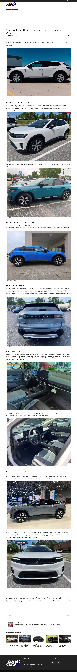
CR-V (21, 476)
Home (24, 4)
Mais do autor (21, 632)
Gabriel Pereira (10, 35)
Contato (7, 0)
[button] (69, 4)
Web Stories (63, 4)
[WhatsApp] (70, 1)
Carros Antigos (31, 4)
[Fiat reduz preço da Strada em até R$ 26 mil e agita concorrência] (65, 639)
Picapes (46, 4)
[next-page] (9, 649)
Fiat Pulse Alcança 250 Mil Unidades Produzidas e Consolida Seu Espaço (24, 645)
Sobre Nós (25, 0)
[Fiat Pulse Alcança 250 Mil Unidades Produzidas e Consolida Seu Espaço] (25, 639)
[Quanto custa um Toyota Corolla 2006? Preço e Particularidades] (12, 639)
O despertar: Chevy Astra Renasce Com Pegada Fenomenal (59, 617)
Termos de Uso (12, 0)
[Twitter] (10, 38)
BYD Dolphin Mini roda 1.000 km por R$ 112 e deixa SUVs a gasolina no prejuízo (51, 645)
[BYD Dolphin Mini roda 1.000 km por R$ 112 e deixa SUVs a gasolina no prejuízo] (52, 639)
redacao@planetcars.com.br (32, 666)
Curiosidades (40, 4)
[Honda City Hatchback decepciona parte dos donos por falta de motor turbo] (38, 639)
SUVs (51, 4)
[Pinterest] (13, 38)
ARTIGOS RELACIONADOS (12, 632)
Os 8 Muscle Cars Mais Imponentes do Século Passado (17, 617)
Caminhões (56, 4)
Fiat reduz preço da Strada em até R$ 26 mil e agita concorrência (64, 645)
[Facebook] (66, 1)
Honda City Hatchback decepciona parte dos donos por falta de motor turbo (38, 645)
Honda (10, 600)
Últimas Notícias (15, 9)
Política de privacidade (18, 0)
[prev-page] (7, 649)
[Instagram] (68, 1)
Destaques (8, 9)
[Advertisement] (38, 19)
